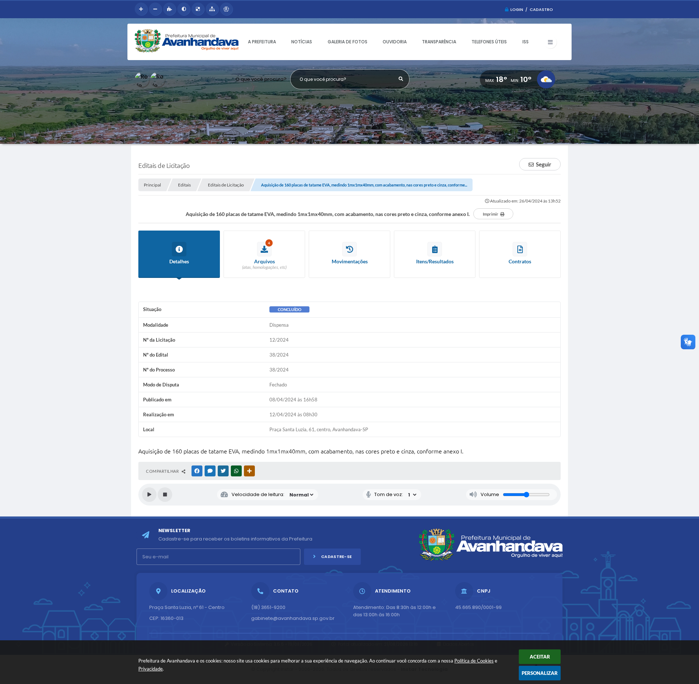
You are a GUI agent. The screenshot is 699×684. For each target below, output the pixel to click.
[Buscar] (401, 79)
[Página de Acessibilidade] (226, 9)
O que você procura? (261, 79)
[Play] (149, 494)
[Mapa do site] (212, 9)
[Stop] (165, 494)
